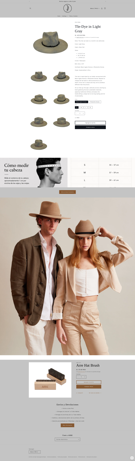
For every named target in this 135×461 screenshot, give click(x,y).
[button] (30, 8)
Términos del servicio (72, 456)
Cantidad (77, 110)
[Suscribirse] (78, 439)
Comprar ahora (90, 127)
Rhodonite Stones (95, 102)
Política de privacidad (62, 456)
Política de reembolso (51, 456)
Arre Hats (34, 456)
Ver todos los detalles (94, 392)
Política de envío (81, 456)
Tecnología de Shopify (41, 456)
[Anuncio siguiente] (105, 1)
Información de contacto (92, 456)
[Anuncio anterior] (29, 1)
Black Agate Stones (81, 102)
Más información (67, 425)
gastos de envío (80, 37)
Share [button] (77, 117)
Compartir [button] (80, 392)
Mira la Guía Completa (67, 192)
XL (90, 107)
